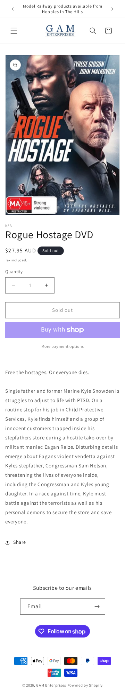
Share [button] (19, 542)
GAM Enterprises (51, 685)
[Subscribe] (97, 606)
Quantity (14, 271)
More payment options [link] (62, 346)
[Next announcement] (112, 9)
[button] (14, 30)
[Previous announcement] (12, 9)
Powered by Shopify (85, 685)
